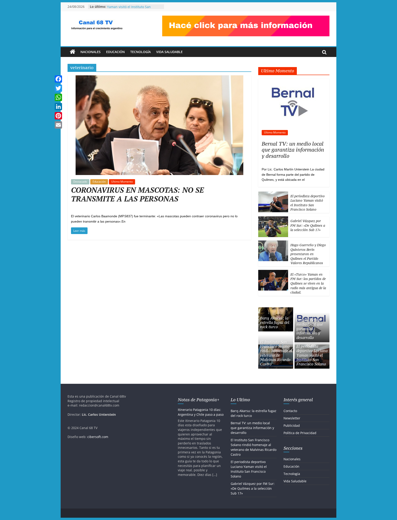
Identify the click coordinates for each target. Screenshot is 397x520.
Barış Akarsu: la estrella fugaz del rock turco (274, 322)
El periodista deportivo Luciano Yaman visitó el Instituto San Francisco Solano (307, 203)
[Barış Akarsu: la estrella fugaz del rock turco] (275, 310)
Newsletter (292, 418)
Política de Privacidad (300, 433)
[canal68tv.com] (73, 52)
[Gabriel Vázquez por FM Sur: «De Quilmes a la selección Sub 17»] (273, 219)
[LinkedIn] (58, 106)
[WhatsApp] (58, 97)
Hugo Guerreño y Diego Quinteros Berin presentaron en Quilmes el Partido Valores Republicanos (308, 254)
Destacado (80, 182)
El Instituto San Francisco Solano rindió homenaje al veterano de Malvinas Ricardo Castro (276, 353)
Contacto (290, 411)
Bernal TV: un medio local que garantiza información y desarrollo (293, 149)
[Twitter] (58, 88)
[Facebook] (58, 79)
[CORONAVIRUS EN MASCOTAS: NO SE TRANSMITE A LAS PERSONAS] (159, 78)
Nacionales (90, 52)
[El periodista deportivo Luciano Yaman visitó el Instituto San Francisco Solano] (273, 194)
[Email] (58, 125)
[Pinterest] (58, 115)
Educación (115, 52)
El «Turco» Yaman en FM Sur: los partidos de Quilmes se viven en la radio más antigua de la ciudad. (308, 283)
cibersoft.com (97, 437)
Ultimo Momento (122, 182)
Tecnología (140, 52)
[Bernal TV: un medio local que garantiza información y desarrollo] (294, 81)
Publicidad (292, 425)
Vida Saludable (169, 52)
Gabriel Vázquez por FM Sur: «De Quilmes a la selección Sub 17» (307, 225)
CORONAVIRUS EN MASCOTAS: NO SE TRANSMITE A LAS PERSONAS (137, 194)
